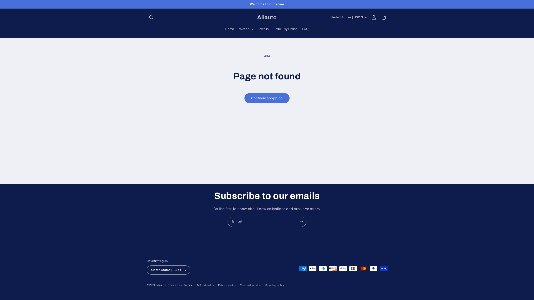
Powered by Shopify (179, 285)
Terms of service (250, 285)
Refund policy (205, 285)
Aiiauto (161, 285)
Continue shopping (267, 98)
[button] (151, 17)
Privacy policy (227, 285)
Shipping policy (274, 285)
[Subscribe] (301, 222)
